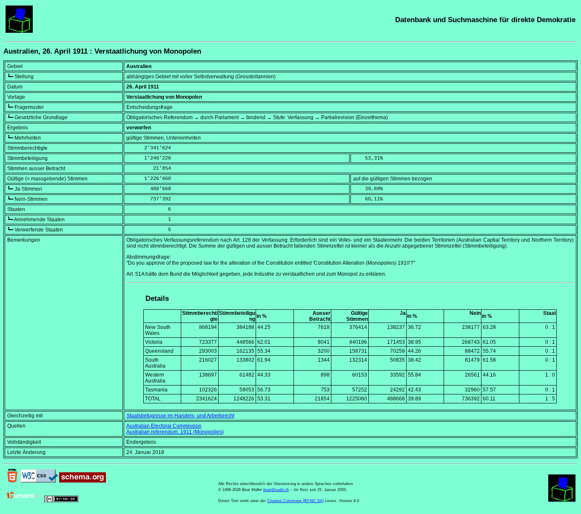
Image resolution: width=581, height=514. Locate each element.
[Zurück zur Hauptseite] (19, 31)
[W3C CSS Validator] (39, 481)
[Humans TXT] (24, 500)
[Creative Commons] (61, 500)
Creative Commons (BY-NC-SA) (295, 501)
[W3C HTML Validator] (12, 481)
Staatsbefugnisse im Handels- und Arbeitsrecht (180, 416)
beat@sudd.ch (276, 490)
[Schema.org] (82, 481)
